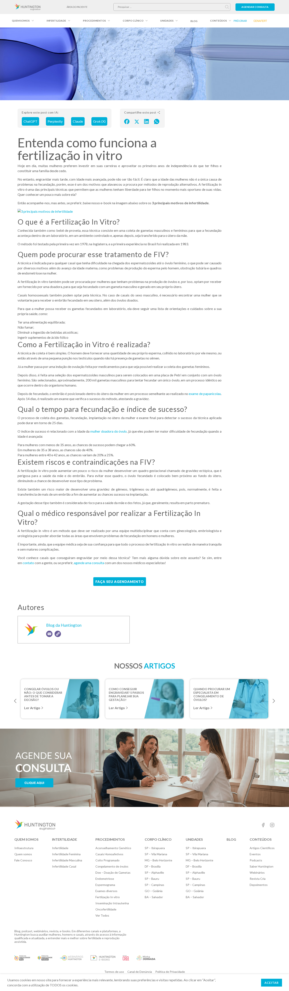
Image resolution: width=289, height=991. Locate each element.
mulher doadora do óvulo (108, 431)
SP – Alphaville (154, 872)
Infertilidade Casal (64, 866)
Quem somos (21, 20)
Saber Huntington (261, 866)
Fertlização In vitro (107, 897)
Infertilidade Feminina (66, 854)
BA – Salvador (154, 897)
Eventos (255, 854)
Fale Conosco (23, 860)
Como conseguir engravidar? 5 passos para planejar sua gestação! (126, 692)
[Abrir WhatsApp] (278, 980)
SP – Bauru (152, 878)
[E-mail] (49, 634)
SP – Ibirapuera (155, 848)
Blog (193, 21)
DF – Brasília (153, 866)
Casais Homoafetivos (109, 854)
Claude (78, 121)
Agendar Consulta (254, 6)
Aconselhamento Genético (113, 848)
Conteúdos (218, 20)
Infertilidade (56, 20)
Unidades (166, 20)
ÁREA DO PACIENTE (77, 6)
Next (274, 701)
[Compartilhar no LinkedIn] (146, 121)
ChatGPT (30, 121)
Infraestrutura (23, 848)
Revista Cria (258, 878)
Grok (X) (99, 121)
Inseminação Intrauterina (112, 903)
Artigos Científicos (262, 848)
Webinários (257, 872)
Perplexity (55, 121)
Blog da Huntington (63, 625)
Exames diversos (106, 891)
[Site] (58, 634)
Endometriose (104, 878)
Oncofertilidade (105, 909)
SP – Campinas (154, 885)
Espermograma (105, 885)
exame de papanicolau (205, 394)
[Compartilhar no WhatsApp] (156, 121)
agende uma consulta (89, 563)
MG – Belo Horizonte (158, 860)
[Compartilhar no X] (137, 121)
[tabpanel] (60, 698)
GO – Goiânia (153, 891)
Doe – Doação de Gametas (113, 872)
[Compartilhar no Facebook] (126, 121)
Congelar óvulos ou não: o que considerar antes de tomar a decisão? (43, 692)
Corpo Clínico (133, 20)
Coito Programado (107, 860)
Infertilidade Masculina (67, 860)
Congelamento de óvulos (111, 866)
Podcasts (256, 860)
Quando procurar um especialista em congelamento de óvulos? (211, 692)
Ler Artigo (32, 708)
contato (28, 563)
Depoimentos (259, 885)
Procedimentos (94, 20)
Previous (15, 701)
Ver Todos (102, 915)
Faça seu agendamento (119, 582)
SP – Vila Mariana (156, 854)
